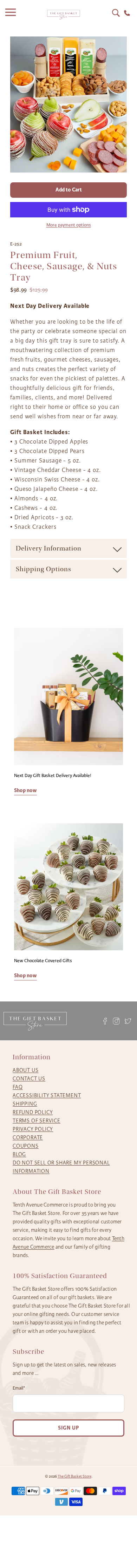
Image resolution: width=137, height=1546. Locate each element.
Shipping (25, 1104)
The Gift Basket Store (74, 1476)
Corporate (28, 1137)
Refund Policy (33, 1112)
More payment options (68, 225)
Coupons (26, 1146)
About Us (25, 1070)
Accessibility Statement (47, 1095)
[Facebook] (105, 1020)
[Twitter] (128, 1020)
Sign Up (68, 1428)
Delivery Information (48, 548)
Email (19, 1388)
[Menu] (12, 14)
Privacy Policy (33, 1129)
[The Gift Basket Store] (63, 15)
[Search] (116, 13)
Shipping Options (43, 569)
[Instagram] (116, 1020)
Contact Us (29, 1078)
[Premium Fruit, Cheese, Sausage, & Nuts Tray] (68, 104)
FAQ (17, 1087)
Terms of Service (36, 1121)
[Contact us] (127, 13)
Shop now (25, 790)
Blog (19, 1154)
